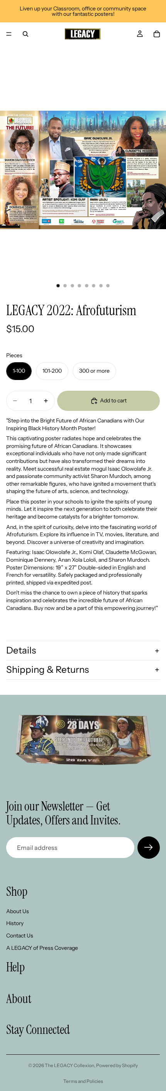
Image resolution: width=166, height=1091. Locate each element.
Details (21, 650)
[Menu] (9, 34)
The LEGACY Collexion (69, 1065)
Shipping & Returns (47, 669)
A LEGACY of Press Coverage (42, 947)
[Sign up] (148, 847)
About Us (17, 911)
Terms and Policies (83, 1081)
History (15, 923)
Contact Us (19, 935)
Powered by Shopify (117, 1065)
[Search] (25, 33)
